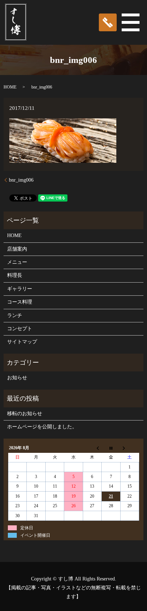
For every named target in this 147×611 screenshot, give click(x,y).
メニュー (17, 262)
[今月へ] (111, 447)
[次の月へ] (129, 447)
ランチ (14, 315)
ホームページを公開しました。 (42, 426)
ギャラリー (19, 288)
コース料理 (19, 302)
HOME (10, 87)
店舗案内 (17, 249)
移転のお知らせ (24, 413)
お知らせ (17, 377)
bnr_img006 (21, 180)
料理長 (14, 275)
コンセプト (19, 328)
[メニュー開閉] (131, 22)
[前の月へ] (92, 447)
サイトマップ (22, 341)
